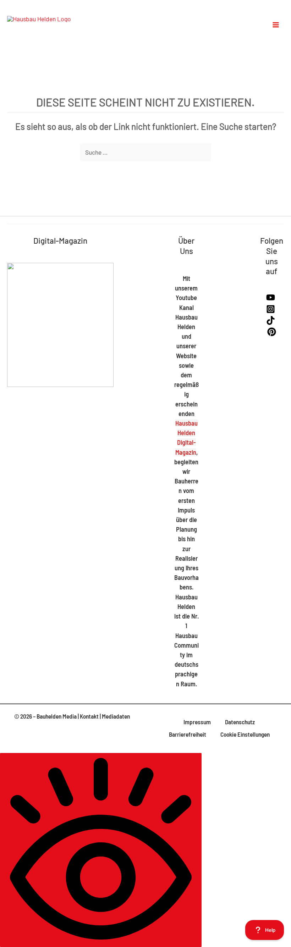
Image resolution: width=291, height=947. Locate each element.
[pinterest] (271, 333)
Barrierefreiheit (187, 734)
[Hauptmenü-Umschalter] (276, 25)
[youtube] (271, 299)
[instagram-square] (271, 311)
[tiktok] (271, 322)
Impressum (197, 721)
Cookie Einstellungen (245, 734)
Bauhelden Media (57, 716)
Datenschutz (240, 721)
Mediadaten (116, 716)
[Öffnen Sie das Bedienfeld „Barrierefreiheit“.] (101, 850)
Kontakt (89, 716)
